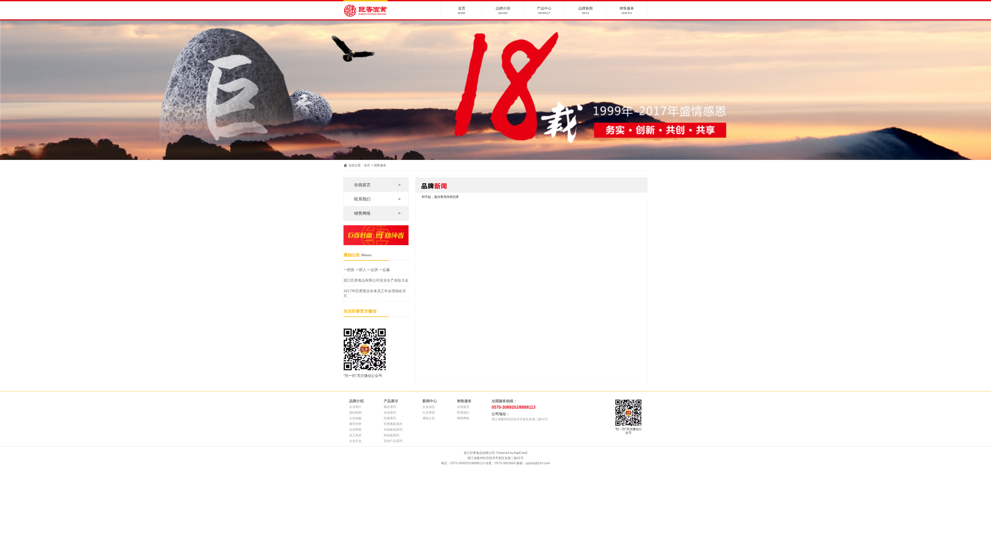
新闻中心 (429, 401)
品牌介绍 (503, 10)
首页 (461, 10)
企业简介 (355, 406)
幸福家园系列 (393, 429)
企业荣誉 (355, 429)
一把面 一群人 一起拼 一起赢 (366, 270)
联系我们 (377, 199)
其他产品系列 (393, 441)
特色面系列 (391, 435)
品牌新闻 (585, 10)
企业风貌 (355, 418)
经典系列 (390, 418)
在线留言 (377, 185)
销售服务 (627, 10)
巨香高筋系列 (393, 423)
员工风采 (355, 435)
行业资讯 (428, 412)
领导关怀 (355, 423)
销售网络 (377, 213)
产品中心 (544, 10)
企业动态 (428, 406)
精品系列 (390, 406)
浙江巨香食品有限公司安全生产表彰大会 (376, 280)
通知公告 (428, 418)
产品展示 (391, 401)
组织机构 (355, 412)
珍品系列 (390, 412)
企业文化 (355, 441)
